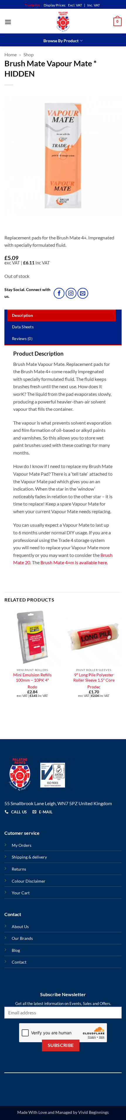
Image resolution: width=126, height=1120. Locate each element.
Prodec (94, 687)
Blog (16, 950)
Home (10, 54)
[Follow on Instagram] (71, 293)
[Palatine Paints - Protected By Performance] (63, 21)
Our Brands (22, 938)
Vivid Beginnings (93, 1112)
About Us (20, 926)
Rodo (32, 687)
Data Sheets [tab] (23, 327)
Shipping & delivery (29, 856)
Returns (19, 868)
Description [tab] (22, 315)
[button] (7, 22)
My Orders (21, 845)
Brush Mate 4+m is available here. (74, 562)
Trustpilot (32, 5)
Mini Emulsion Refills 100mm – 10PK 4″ (32, 678)
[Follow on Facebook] (59, 293)
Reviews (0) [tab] (22, 338)
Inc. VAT (93, 5)
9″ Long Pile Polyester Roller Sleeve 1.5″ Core (94, 678)
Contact (19, 961)
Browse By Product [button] (61, 40)
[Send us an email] (82, 293)
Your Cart (21, 892)
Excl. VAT (75, 5)
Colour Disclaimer (28, 881)
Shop (28, 54)
